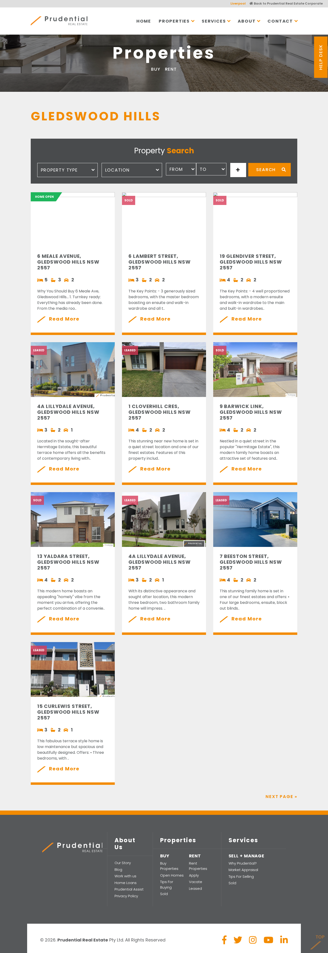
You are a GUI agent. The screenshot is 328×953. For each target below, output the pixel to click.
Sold (164, 893)
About (246, 21)
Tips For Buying (166, 884)
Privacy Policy (126, 895)
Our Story (123, 862)
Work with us (125, 876)
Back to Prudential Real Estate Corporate (288, 3)
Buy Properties (169, 866)
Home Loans (126, 882)
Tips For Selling (241, 876)
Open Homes (172, 875)
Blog (118, 869)
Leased (195, 888)
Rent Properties (198, 866)
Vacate (195, 881)
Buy (155, 69)
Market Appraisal (243, 869)
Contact (280, 21)
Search (266, 170)
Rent (171, 69)
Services (214, 21)
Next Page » (281, 796)
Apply (194, 875)
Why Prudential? (243, 863)
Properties (174, 21)
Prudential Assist (129, 889)
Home (143, 21)
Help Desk (321, 57)
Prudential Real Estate (59, 20)
